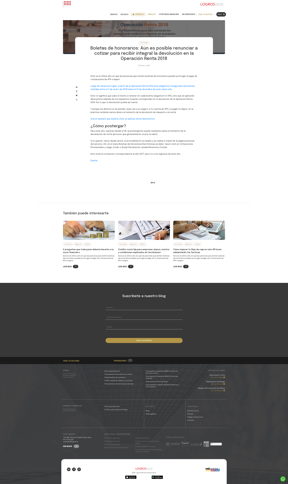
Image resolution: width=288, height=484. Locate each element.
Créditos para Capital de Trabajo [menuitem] (116, 409)
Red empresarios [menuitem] (188, 14)
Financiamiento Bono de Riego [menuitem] (157, 381)
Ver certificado (217, 377)
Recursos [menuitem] (124, 14)
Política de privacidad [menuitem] (112, 444)
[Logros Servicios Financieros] (212, 4)
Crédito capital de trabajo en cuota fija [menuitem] (118, 380)
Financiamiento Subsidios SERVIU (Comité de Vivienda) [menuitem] (162, 377)
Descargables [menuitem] (151, 414)
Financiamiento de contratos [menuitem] (115, 377)
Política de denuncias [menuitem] (112, 441)
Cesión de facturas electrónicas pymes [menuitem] (147, 442)
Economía (67, 244)
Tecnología (144, 42)
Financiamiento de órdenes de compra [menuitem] (118, 374)
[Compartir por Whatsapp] (76, 99)
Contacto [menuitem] (139, 14)
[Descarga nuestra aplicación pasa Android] (157, 477)
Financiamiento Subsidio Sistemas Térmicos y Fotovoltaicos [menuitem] (162, 386)
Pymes (87, 244)
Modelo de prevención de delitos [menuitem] (116, 447)
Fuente (94, 161)
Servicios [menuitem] (114, 14)
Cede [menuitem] (69, 355)
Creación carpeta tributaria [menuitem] (145, 446)
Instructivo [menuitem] (72, 357)
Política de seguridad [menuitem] (112, 438)
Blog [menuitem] (147, 411)
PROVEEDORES (120, 361)
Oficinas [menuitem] (190, 414)
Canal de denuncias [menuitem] (142, 438)
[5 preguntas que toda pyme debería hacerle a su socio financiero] (89, 230)
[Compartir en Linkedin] (76, 87)
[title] (144, 470)
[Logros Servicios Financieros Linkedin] (69, 469)
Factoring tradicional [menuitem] (111, 371)
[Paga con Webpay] (212, 470)
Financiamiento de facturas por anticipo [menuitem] (119, 384)
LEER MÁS (67, 267)
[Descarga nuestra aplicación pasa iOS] (130, 477)
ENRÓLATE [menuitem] (152, 14)
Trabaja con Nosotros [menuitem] (195, 417)
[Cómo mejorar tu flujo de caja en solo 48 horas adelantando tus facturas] (199, 230)
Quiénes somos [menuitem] (193, 411)
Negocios (78, 244)
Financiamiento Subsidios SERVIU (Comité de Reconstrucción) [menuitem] (162, 372)
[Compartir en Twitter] (77, 95)
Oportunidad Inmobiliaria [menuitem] (169, 14)
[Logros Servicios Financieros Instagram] (79, 469)
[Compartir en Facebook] (76, 91)
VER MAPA (68, 446)
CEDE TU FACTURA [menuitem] (205, 14)
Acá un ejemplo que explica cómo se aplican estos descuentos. (123, 119)
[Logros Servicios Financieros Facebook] (74, 469)
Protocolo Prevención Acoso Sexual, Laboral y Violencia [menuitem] (148, 450)
